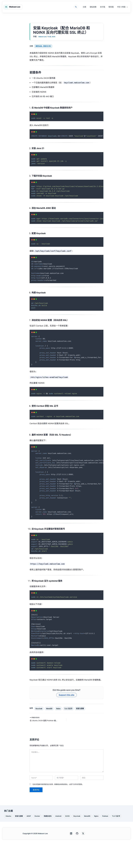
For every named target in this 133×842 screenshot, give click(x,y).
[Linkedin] (71, 833)
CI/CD (67, 816)
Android (58, 816)
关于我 (102, 7)
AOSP (28, 816)
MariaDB (49, 708)
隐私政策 (93, 7)
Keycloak (39, 708)
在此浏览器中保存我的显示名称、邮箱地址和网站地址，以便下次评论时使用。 (58, 784)
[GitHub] (77, 833)
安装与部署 (80, 708)
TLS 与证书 (68, 708)
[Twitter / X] (83, 833)
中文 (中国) (121, 7)
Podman (105, 816)
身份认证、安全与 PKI (43, 46)
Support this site (66, 695)
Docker (37, 816)
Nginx (58, 708)
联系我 (111, 7)
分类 (84, 7)
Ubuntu (8, 816)
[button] (76, 7)
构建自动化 (48, 816)
